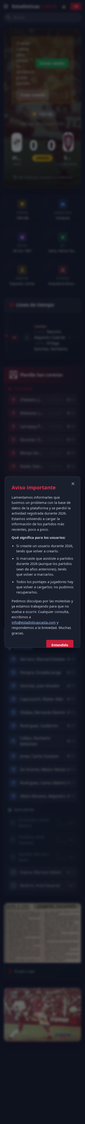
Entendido (59, 645)
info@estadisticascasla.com (34, 622)
